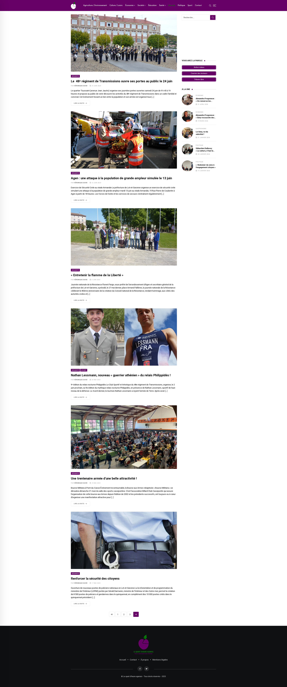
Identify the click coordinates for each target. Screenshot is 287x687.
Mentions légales (160, 660)
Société (141, 5)
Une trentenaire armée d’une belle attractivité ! (104, 478)
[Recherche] (210, 5)
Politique (181, 5)
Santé (161, 5)
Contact (198, 5)
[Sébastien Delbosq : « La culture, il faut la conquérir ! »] (187, 149)
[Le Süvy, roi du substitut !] (187, 132)
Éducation (152, 5)
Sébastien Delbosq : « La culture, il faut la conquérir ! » (204, 150)
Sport (190, 5)
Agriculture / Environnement (95, 5)
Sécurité (171, 5)
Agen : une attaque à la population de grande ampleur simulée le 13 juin (121, 178)
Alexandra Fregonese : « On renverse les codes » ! (205, 101)
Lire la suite (79, 103)
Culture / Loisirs (116, 5)
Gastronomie (201, 128)
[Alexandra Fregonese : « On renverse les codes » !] (187, 99)
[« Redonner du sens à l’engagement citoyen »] (187, 166)
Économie (129, 5)
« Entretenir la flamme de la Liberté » (97, 275)
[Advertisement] (199, 40)
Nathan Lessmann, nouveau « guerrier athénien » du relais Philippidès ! (121, 375)
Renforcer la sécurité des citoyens (95, 578)
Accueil (122, 660)
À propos (145, 660)
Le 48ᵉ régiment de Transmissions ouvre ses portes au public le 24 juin (121, 81)
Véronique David (80, 86)
